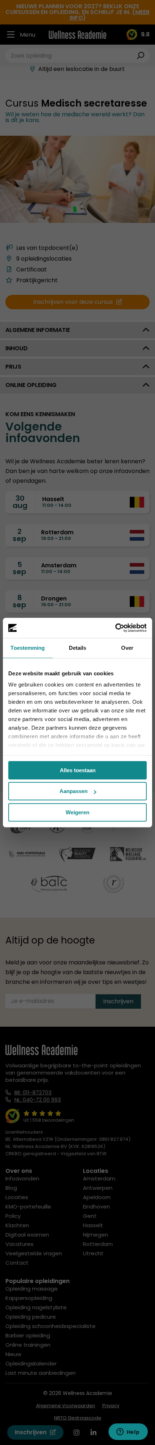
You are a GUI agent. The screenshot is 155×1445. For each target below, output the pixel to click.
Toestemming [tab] (27, 648)
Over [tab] (127, 648)
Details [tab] (78, 648)
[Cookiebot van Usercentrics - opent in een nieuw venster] (115, 628)
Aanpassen (73, 791)
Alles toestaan (78, 770)
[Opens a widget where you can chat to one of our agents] (128, 1432)
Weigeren (77, 812)
